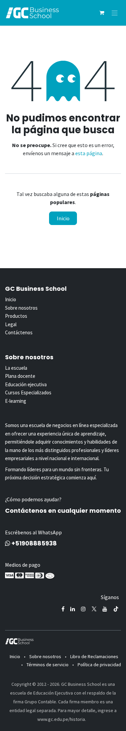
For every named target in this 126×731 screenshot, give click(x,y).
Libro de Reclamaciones (94, 656)
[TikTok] (116, 609)
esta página (88, 153)
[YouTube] (105, 609)
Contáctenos (19, 332)
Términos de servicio (48, 665)
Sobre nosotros (21, 308)
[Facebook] (63, 609)
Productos (16, 316)
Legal (10, 324)
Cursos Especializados (28, 392)
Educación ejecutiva (26, 384)
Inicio (63, 218)
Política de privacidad (99, 665)
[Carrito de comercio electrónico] (101, 12)
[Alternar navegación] (114, 12)
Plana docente (20, 376)
